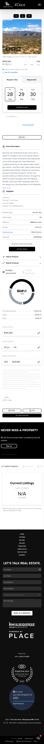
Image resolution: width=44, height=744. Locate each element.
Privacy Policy (9, 741)
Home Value (22, 549)
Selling (22, 543)
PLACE (36, 719)
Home (22, 534)
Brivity (20, 738)
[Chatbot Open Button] (38, 738)
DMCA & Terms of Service (23, 741)
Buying (22, 540)
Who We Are (22, 552)
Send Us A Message (22, 613)
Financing (22, 546)
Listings (22, 537)
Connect (22, 555)
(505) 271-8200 (24, 656)
